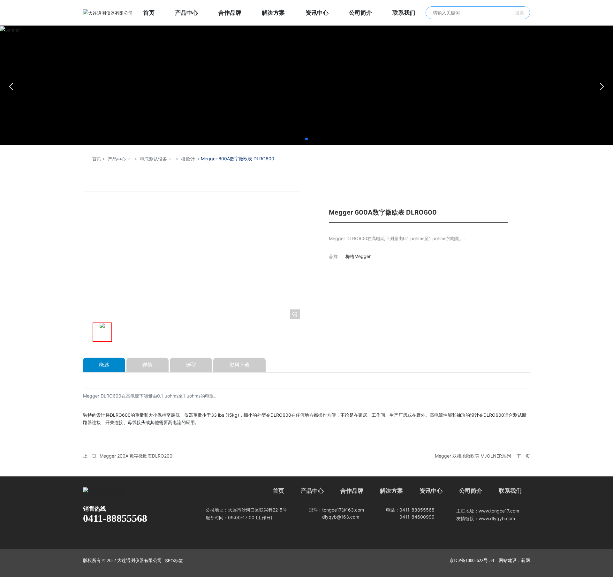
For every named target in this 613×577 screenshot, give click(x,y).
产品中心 (117, 159)
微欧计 (188, 159)
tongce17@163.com (343, 509)
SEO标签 (174, 560)
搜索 (519, 12)
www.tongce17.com (499, 510)
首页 (278, 491)
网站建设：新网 (514, 560)
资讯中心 (431, 491)
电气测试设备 (153, 159)
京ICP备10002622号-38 (472, 560)
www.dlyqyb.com (497, 518)
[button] (306, 139)
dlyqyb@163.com (340, 517)
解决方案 (391, 491)
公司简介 (470, 491)
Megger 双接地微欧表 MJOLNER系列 (473, 456)
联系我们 (510, 491)
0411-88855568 (115, 518)
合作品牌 (351, 491)
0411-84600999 (417, 517)
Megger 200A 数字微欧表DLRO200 (136, 456)
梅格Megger (358, 256)
